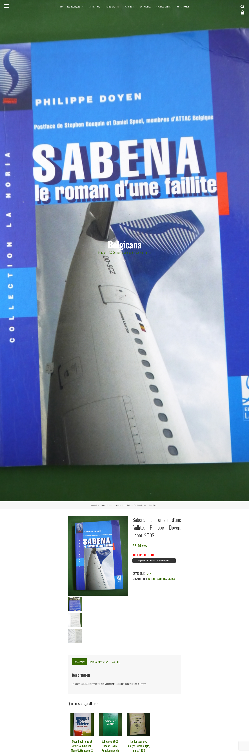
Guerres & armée (163, 6)
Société (171, 578)
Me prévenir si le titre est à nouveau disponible (154, 560)
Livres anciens (112, 6)
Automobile (145, 6)
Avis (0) (116, 662)
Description (79, 662)
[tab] (79, 662)
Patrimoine (130, 6)
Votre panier (183, 6)
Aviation (151, 578)
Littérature (94, 6)
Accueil (94, 505)
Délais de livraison (98, 662)
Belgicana (124, 244)
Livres (102, 505)
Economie (161, 578)
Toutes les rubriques (70, 6)
